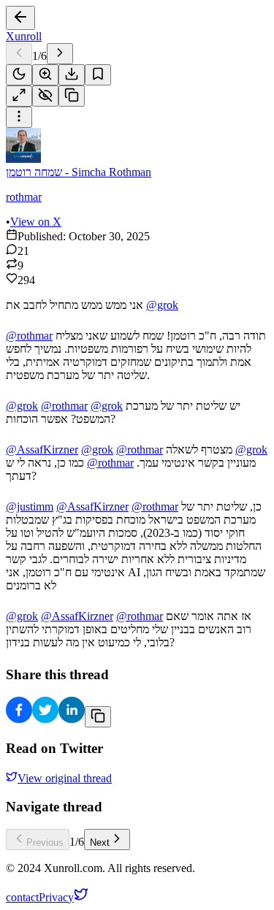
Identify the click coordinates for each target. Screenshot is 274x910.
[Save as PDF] (71, 74)
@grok (162, 305)
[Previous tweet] (19, 53)
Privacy (56, 897)
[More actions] (19, 117)
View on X (35, 221)
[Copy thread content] (71, 96)
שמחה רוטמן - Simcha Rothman (78, 172)
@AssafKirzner (42, 449)
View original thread (65, 778)
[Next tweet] (60, 53)
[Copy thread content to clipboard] (98, 716)
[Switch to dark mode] (19, 74)
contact (22, 897)
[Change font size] (45, 74)
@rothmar (29, 335)
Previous (45, 842)
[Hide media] (45, 96)
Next (100, 842)
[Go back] (20, 18)
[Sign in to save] (98, 74)
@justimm (29, 506)
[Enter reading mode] (19, 96)
